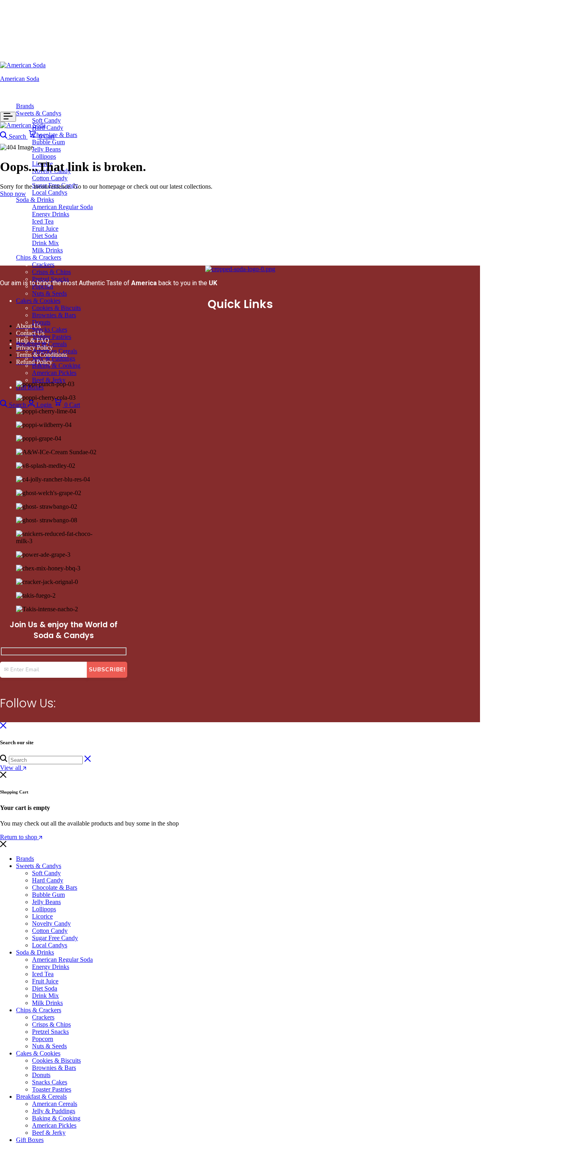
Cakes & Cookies (38, 300)
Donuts (41, 322)
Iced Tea (43, 221)
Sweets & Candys (38, 113)
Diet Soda (44, 235)
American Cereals (54, 1103)
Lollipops (44, 156)
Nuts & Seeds (49, 293)
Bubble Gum (48, 142)
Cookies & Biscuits (56, 307)
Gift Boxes (30, 1139)
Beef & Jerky (49, 380)
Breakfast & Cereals (41, 1096)
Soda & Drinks (35, 199)
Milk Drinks (47, 250)
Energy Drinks (50, 214)
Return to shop (19, 837)
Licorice (42, 916)
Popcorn (42, 1038)
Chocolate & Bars (54, 134)
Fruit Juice (45, 228)
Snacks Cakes (49, 329)
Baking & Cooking (56, 365)
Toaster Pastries (51, 336)
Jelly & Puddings (53, 1111)
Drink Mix (45, 243)
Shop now (13, 193)
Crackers (43, 264)
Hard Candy (47, 127)
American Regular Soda (62, 206)
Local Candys (49, 192)
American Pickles (54, 372)
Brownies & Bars (54, 315)
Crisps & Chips (51, 271)
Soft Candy (46, 120)
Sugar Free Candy (55, 185)
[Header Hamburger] (8, 117)
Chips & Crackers (38, 257)
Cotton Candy (50, 178)
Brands (25, 106)
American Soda (19, 78)
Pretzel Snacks (50, 1031)
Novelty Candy (51, 923)
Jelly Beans (46, 149)
